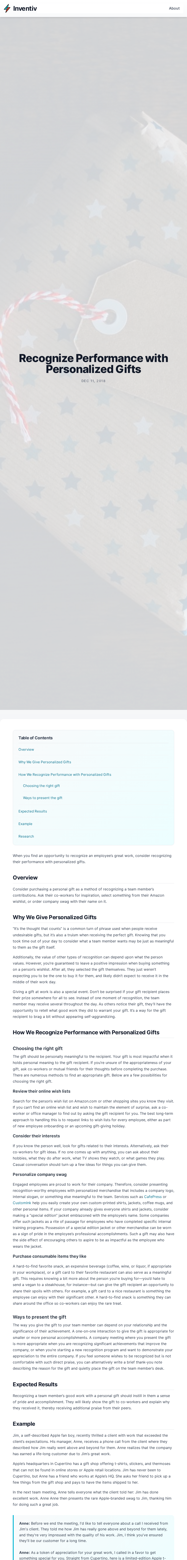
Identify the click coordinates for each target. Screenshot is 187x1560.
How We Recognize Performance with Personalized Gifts (64, 774)
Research (26, 836)
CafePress (153, 1196)
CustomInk (22, 1202)
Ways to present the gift (42, 798)
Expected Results (32, 811)
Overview (26, 749)
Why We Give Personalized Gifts (44, 762)
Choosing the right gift (41, 786)
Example (25, 824)
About (174, 8)
